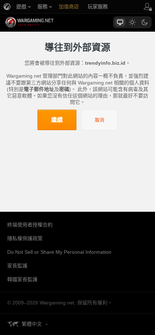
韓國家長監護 (22, 279)
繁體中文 (32, 324)
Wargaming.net (42, 22)
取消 (99, 120)
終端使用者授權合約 (30, 225)
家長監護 (17, 266)
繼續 (57, 120)
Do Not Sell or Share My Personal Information (59, 252)
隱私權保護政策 (25, 238)
